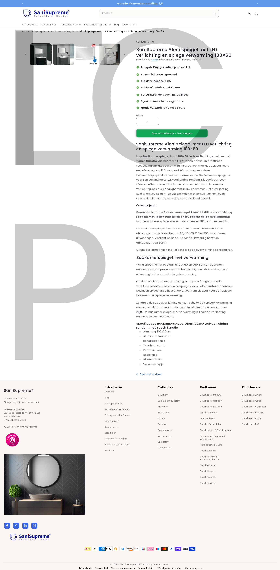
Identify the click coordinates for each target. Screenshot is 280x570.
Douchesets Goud (251, 400)
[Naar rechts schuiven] (124, 54)
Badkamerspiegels (63, 31)
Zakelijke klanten (114, 403)
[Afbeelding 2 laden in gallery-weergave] (63, 54)
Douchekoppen (208, 471)
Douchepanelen (208, 412)
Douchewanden (208, 450)
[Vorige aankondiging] (22, 3)
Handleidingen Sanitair (117, 444)
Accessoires (164, 430)
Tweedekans (165, 447)
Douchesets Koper (252, 418)
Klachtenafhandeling (116, 438)
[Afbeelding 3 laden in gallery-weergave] (86, 54)
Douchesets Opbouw (211, 400)
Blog (107, 397)
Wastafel (163, 412)
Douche (162, 394)
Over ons (110, 391)
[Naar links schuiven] (25, 54)
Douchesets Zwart (252, 394)
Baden (161, 424)
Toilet (161, 418)
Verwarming (164, 436)
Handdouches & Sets (211, 444)
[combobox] (159, 13)
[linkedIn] (25, 525)
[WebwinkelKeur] (12, 439)
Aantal (139, 115)
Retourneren (111, 426)
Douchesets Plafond (211, 406)
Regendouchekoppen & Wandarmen (212, 437)
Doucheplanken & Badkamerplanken (210, 458)
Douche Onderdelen (211, 424)
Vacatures (110, 450)
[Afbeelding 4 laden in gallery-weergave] (109, 54)
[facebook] (7, 525)
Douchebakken (208, 483)
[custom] (16, 525)
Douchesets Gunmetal (254, 406)
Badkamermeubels (168, 400)
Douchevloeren (208, 465)
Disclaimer (110, 432)
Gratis (154, 59)
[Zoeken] (215, 13)
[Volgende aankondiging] (257, 3)
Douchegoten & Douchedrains (216, 430)
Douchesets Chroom (253, 412)
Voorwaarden (112, 420)
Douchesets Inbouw (210, 394)
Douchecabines (208, 477)
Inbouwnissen (207, 418)
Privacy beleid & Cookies (118, 415)
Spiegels (40, 31)
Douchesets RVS (250, 424)
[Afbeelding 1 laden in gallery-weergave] (40, 54)
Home (26, 31)
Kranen (162, 406)
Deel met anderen (151, 374)
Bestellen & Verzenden (117, 409)
